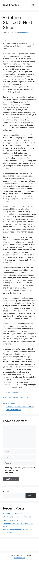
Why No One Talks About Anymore (17, 517)
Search (6, 492)
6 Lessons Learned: (11, 392)
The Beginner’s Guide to (12, 513)
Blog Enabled (11, 4)
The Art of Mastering (14, 410)
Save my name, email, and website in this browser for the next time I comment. (20, 470)
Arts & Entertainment (14, 404)
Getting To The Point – (12, 520)
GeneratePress (19, 558)
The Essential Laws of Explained (16, 397)
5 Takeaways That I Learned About (20, 407)
